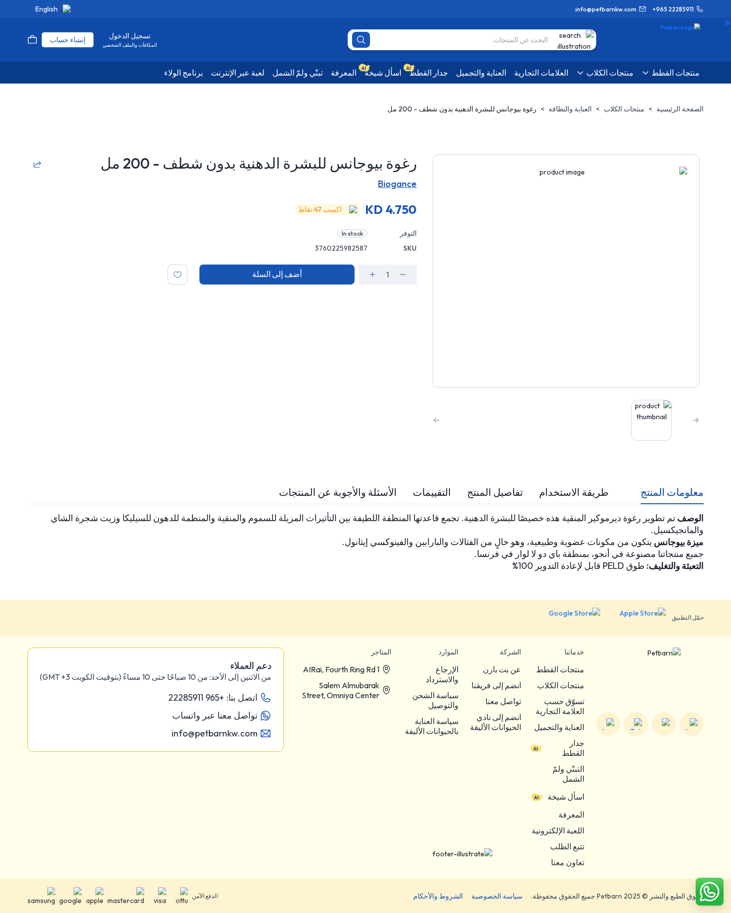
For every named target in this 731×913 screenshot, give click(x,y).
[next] (437, 420)
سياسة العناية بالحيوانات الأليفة (431, 726)
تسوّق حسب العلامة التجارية (560, 706)
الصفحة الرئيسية (680, 108)
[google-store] (566, 618)
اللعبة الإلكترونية (558, 830)
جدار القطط (573, 748)
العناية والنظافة (570, 108)
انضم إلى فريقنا (496, 685)
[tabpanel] (365, 542)
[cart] (32, 40)
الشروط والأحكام (438, 896)
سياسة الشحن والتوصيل (435, 700)
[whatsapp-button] (710, 892)
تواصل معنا (503, 701)
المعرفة (571, 815)
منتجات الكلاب (624, 108)
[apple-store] (636, 618)
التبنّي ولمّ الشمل (568, 774)
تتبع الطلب (567, 846)
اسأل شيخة (566, 797)
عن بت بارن (502, 669)
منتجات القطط (560, 669)
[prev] (696, 420)
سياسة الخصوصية (497, 896)
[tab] (672, 492)
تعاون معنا (567, 862)
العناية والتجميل (559, 727)
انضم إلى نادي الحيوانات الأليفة (495, 722)
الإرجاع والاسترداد (442, 674)
